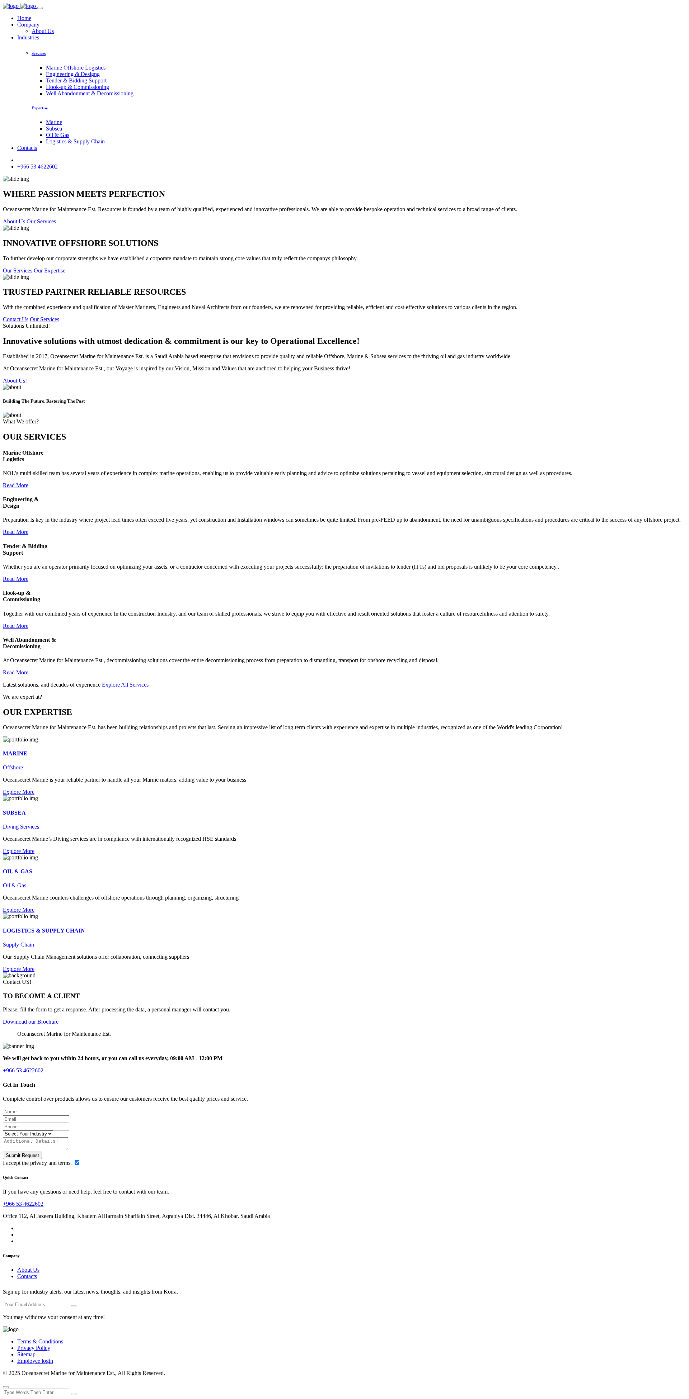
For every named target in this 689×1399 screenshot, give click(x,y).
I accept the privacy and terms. (38, 1163)
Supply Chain (18, 945)
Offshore (13, 767)
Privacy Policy (33, 1348)
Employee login (35, 1361)
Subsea (54, 128)
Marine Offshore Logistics (76, 68)
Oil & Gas (57, 135)
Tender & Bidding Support (76, 80)
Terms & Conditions (40, 1341)
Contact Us (15, 319)
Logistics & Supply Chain (75, 141)
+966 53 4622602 (37, 166)
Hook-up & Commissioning (77, 87)
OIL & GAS (17, 871)
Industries (28, 37)
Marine (54, 122)
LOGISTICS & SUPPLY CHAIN (44, 931)
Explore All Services (125, 685)
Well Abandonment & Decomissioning (89, 93)
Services (39, 53)
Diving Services (21, 827)
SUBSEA (14, 813)
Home (24, 18)
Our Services (44, 319)
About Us (43, 31)
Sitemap (26, 1354)
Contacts (27, 148)
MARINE (15, 753)
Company (28, 25)
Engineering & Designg (73, 74)
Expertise (40, 108)
